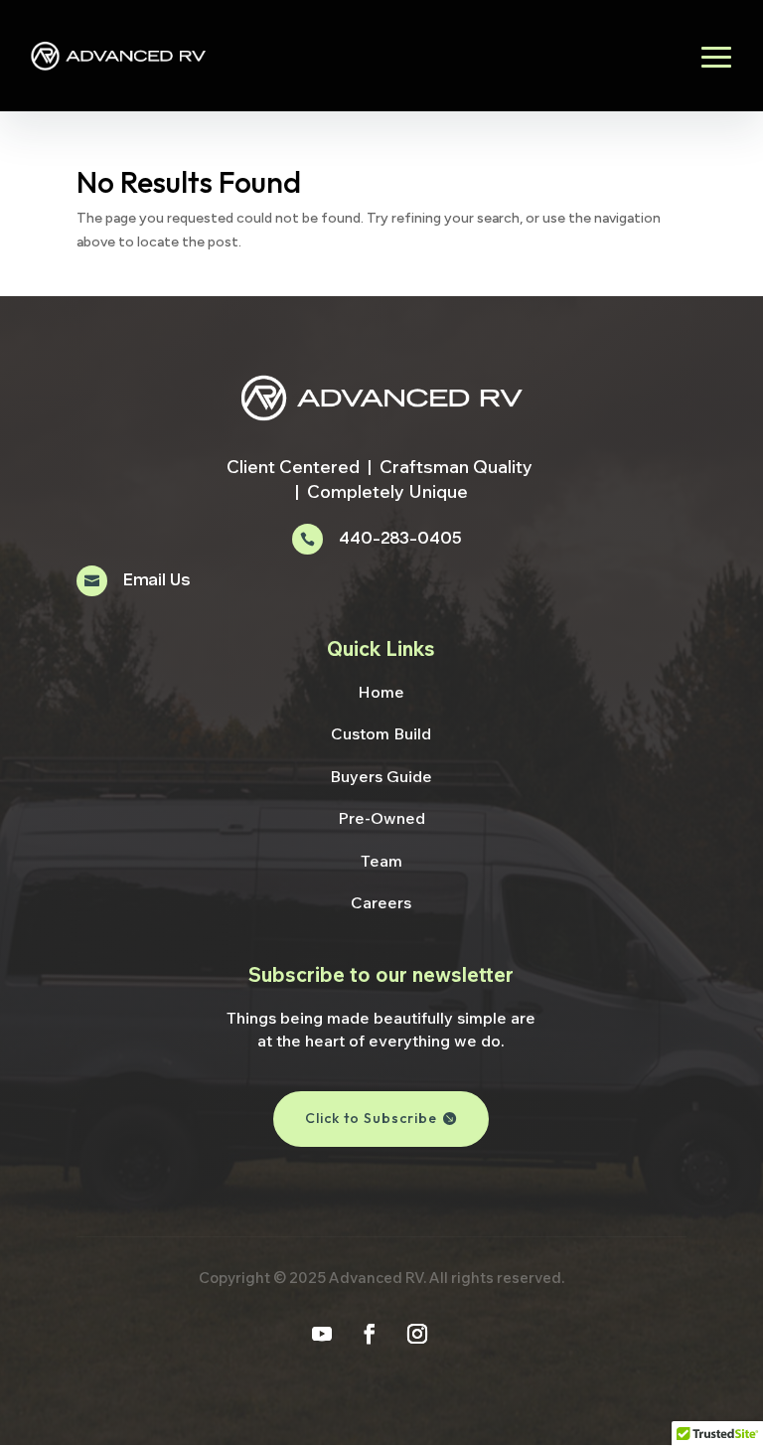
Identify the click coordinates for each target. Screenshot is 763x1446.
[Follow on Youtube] (322, 1334)
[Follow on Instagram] (417, 1334)
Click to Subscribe (371, 1118)
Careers (381, 902)
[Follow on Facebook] (369, 1334)
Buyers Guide (381, 776)
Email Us (156, 580)
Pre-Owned (381, 818)
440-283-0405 (400, 539)
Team (381, 861)
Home (381, 692)
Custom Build (381, 733)
